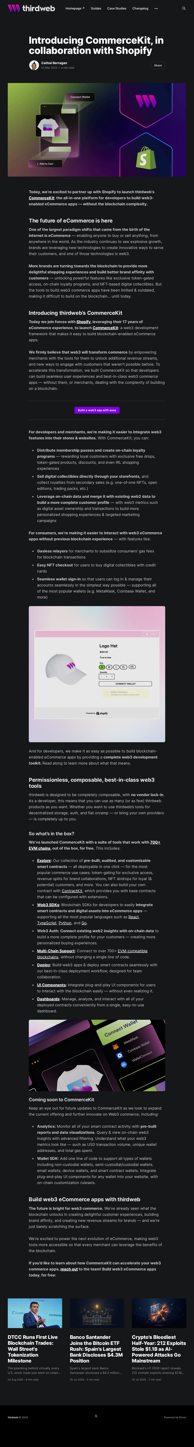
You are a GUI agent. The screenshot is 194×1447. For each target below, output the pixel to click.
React (133, 917)
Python (65, 923)
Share (158, 65)
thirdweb (13, 1417)
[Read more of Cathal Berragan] (34, 65)
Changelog (140, 8)
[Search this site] (184, 8)
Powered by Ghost (175, 1417)
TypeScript (46, 923)
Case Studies (116, 8)
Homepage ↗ (75, 8)
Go (84, 923)
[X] (96, 1416)
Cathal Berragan (54, 63)
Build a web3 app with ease (97, 410)
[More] (156, 8)
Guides (96, 8)
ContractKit (72, 891)
